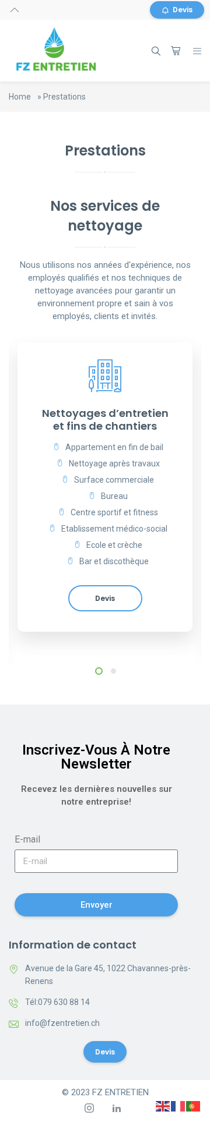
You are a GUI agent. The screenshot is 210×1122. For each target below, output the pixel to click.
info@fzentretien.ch (62, 1023)
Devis (182, 10)
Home (20, 96)
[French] (178, 1105)
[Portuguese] (193, 1105)
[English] (163, 1105)
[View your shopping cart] (175, 50)
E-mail (27, 839)
